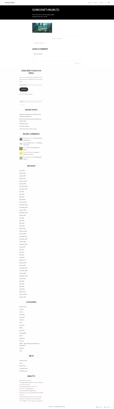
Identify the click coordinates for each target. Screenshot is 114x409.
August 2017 (22, 247)
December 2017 (23, 236)
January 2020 (22, 184)
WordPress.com (23, 371)
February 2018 (23, 231)
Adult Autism (22, 307)
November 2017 (23, 239)
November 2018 (23, 207)
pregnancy (22, 338)
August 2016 (22, 278)
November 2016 (23, 271)
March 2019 (22, 199)
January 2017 (22, 265)
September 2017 (23, 244)
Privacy (101, 2)
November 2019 (23, 186)
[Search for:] (30, 101)
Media (21, 328)
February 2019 (23, 202)
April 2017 (22, 257)
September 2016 (23, 276)
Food (20, 322)
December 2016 (23, 268)
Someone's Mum (10, 2)
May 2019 (21, 197)
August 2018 (22, 215)
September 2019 (23, 189)
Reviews (21, 341)
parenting (21, 330)
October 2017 (22, 242)
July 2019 (21, 191)
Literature (21, 325)
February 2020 (23, 181)
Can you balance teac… (29, 143)
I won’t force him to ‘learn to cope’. (28, 129)
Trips (20, 351)
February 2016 (23, 294)
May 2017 (21, 255)
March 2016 (22, 292)
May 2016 (21, 286)
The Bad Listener (23, 123)
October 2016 (22, 273)
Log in (21, 363)
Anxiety (21, 309)
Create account (23, 360)
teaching (21, 348)
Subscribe (23, 89)
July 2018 (21, 218)
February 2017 (23, 263)
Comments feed (23, 368)
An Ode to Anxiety (24, 126)
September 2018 (23, 213)
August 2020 (22, 176)
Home (95, 2)
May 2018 (21, 223)
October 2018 (22, 210)
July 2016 (21, 281)
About (90, 2)
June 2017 (21, 252)
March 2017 (22, 260)
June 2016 (21, 284)
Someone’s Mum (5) (39, 43)
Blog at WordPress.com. (57, 406)
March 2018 (22, 228)
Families (21, 320)
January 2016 (22, 297)
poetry (21, 335)
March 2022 (22, 173)
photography (22, 333)
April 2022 (22, 170)
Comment (77, 63)
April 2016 (22, 289)
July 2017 (21, 249)
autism (21, 312)
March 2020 (22, 178)
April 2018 (22, 226)
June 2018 (21, 220)
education (21, 317)
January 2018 (22, 234)
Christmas (22, 314)
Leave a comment (57, 38)
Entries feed (22, 366)
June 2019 (21, 194)
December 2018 (23, 205)
